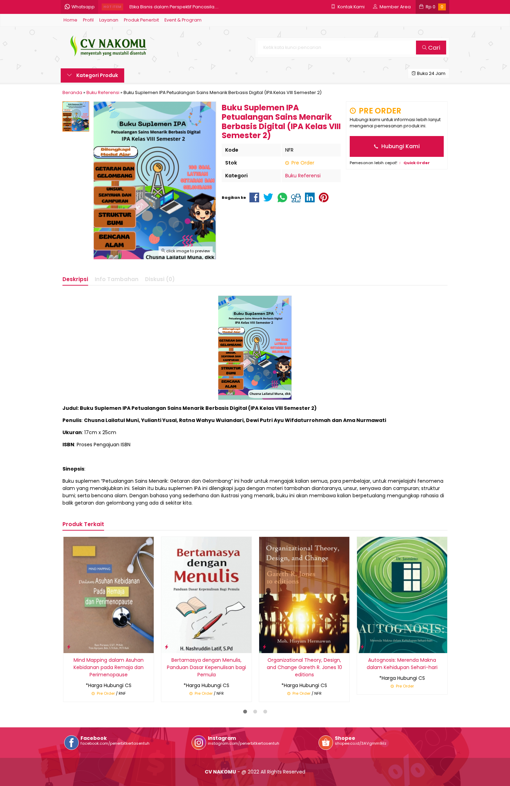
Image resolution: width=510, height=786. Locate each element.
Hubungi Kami (400, 146)
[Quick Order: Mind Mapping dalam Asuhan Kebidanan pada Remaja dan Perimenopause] (68, 646)
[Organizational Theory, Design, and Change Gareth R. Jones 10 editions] (304, 594)
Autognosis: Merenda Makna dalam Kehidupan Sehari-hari (402, 664)
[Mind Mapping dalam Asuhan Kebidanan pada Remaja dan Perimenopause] (108, 594)
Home (70, 20)
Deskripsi (75, 279)
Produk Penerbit (141, 20)
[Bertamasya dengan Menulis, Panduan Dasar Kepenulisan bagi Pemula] (206, 594)
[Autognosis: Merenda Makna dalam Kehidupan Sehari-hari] (402, 594)
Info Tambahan (116, 279)
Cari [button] (433, 47)
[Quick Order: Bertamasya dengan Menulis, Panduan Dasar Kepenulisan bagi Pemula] (166, 646)
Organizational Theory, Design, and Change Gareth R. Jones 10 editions (304, 667)
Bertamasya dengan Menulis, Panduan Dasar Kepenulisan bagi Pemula (206, 667)
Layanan (108, 20)
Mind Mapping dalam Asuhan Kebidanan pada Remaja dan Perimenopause (109, 667)
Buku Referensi (303, 175)
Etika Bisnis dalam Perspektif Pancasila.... (174, 7)
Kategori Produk (96, 75)
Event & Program (183, 20)
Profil (88, 20)
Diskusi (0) (160, 279)
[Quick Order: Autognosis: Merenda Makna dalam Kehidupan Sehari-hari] (362, 646)
